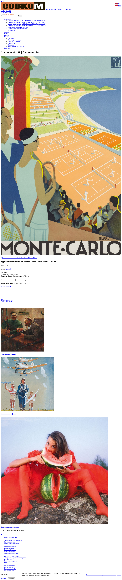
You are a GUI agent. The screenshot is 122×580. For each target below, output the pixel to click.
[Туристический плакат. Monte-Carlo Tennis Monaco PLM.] (61, 254)
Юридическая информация (16, 46)
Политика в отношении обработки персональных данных (103, 575)
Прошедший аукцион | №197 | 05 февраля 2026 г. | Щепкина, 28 (27, 25)
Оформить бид (6, 286)
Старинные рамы (9, 570)
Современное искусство (11, 543)
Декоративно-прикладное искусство (15, 558)
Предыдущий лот (7, 300)
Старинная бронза (9, 565)
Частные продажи (9, 30)
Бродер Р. (8, 269)
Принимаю (11, 578)
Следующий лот (6, 301)
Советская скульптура (11, 553)
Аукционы (7, 19)
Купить (6, 33)
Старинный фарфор (10, 569)
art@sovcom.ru (9, 14)
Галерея (6, 37)
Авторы (6, 32)
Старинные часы (9, 567)
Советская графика (10, 546)
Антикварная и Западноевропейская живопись (13, 539)
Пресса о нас (12, 43)
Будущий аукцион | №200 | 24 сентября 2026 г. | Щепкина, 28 (26, 20)
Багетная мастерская (14, 41)
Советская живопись (10, 537)
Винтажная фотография (11, 556)
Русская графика (9, 548)
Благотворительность (14, 40)
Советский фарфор (10, 550)
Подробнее (4, 578)
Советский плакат (9, 551)
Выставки (7, 48)
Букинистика (8, 559)
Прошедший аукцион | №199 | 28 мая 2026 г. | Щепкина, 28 (26, 22)
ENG (119, 6)
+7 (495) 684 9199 (6, 12)
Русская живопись (9, 542)
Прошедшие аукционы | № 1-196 (18, 27)
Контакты (11, 45)
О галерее (11, 38)
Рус (119, 3)
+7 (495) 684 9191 (6, 11)
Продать (6, 35)
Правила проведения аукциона (17, 28)
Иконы (6, 562)
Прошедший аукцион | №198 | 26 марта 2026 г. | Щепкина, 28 (26, 24)
